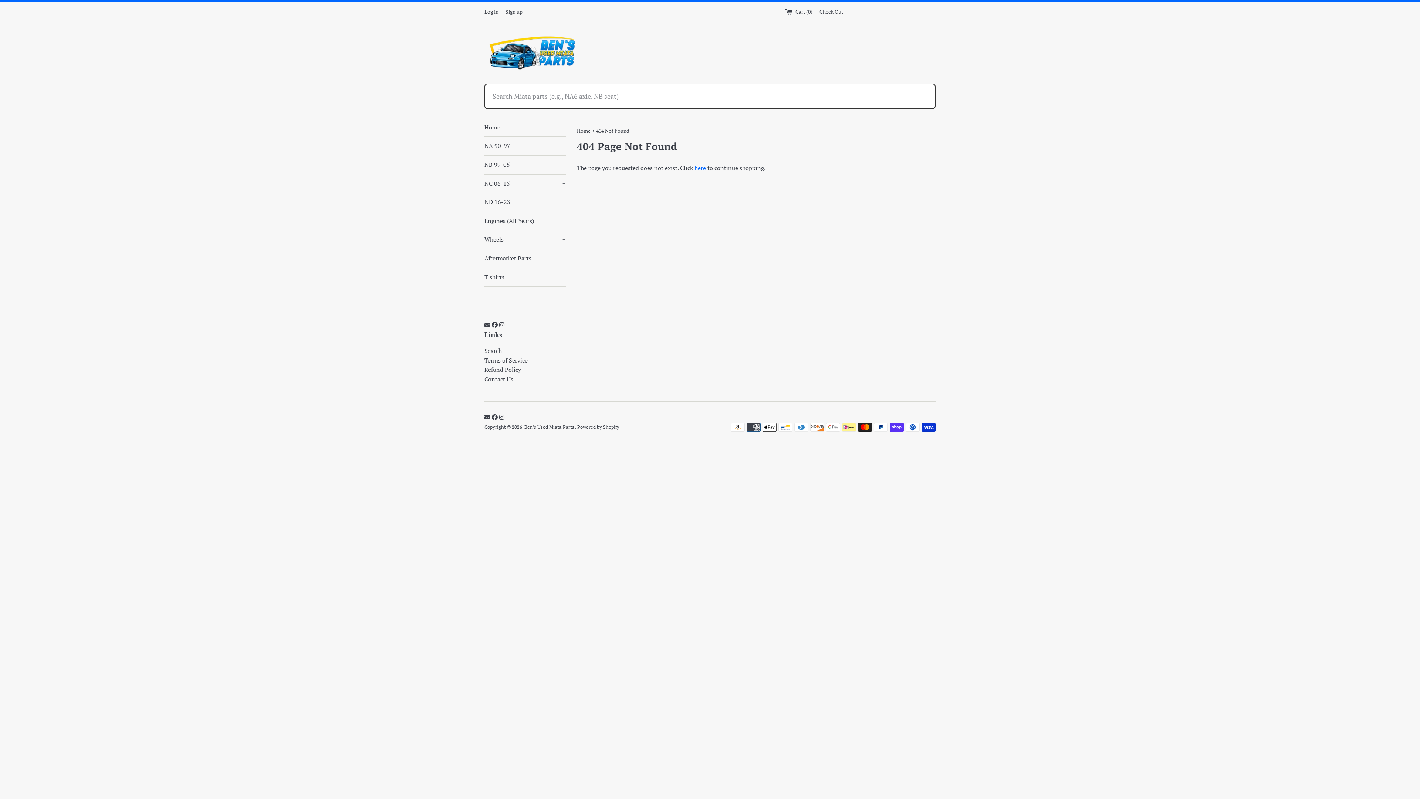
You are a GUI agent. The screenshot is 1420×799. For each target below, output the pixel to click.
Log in (491, 11)
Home (492, 127)
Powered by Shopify (598, 427)
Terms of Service (506, 360)
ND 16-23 (525, 202)
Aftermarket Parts (507, 258)
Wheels (525, 239)
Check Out (831, 11)
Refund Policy (502, 369)
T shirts (494, 277)
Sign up (514, 11)
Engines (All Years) (509, 221)
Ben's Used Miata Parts (549, 427)
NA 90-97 (525, 146)
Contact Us (498, 379)
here (700, 168)
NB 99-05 (525, 165)
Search (493, 351)
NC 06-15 (525, 183)
